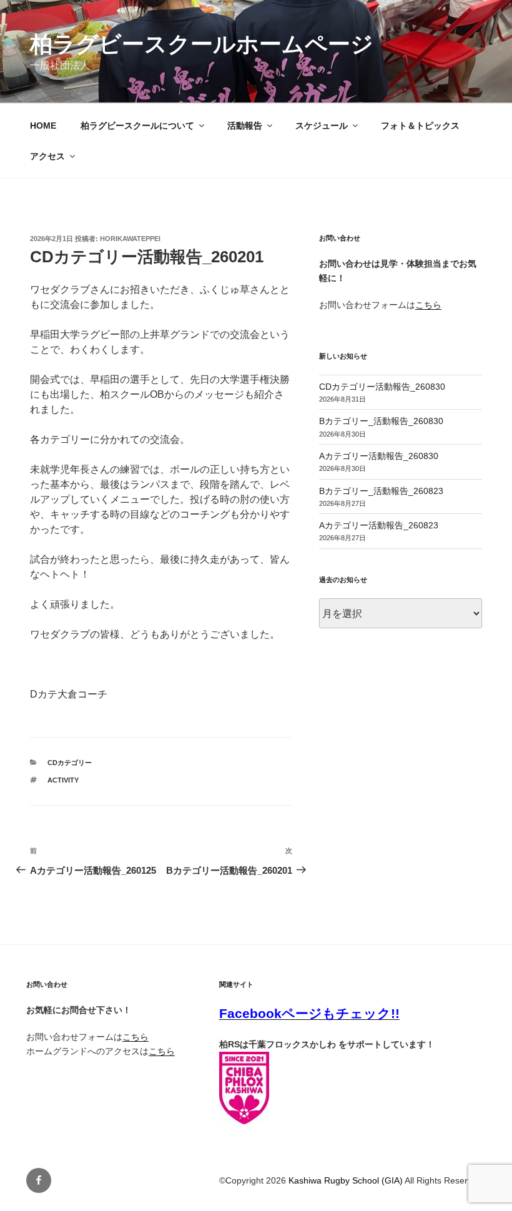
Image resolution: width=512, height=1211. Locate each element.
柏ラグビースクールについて (137, 126)
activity (63, 780)
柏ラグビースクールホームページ (201, 44)
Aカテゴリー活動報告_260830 (378, 456)
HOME (43, 126)
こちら (428, 305)
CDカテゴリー (69, 762)
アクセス (47, 156)
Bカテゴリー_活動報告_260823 (381, 491)
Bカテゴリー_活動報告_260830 (381, 421)
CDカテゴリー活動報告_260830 (382, 387)
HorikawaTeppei (130, 238)
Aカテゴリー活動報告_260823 (378, 525)
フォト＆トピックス (420, 126)
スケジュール (321, 126)
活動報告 (244, 126)
